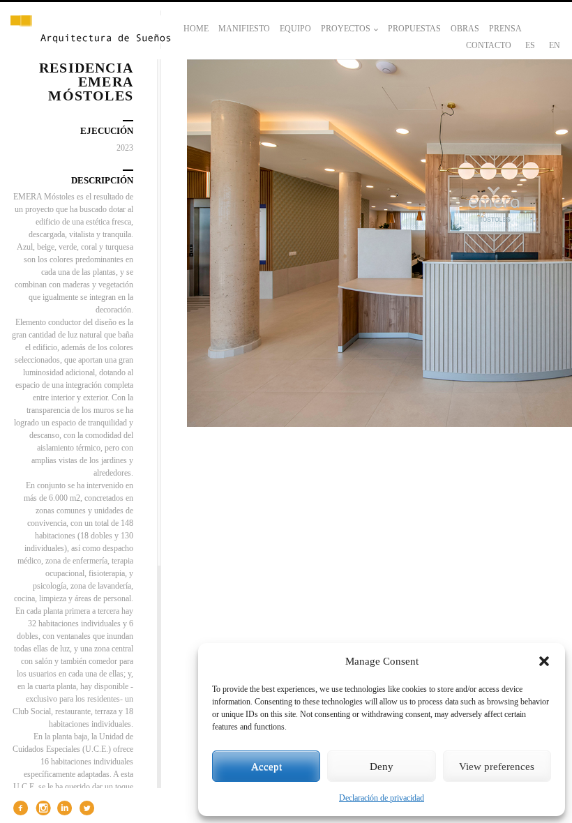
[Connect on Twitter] (85, 808)
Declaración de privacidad (381, 798)
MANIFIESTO (244, 28)
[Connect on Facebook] (19, 808)
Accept (266, 766)
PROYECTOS (345, 28)
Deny (381, 766)
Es (530, 45)
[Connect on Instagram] (41, 808)
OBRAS (465, 28)
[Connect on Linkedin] (63, 808)
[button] (544, 661)
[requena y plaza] (90, 30)
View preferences (496, 766)
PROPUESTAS (414, 28)
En (554, 45)
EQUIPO (295, 28)
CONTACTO (488, 45)
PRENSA (505, 28)
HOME (196, 28)
